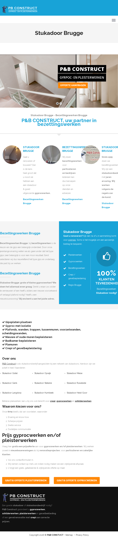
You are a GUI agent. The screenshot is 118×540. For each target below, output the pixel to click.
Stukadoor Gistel (10, 373)
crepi (33, 517)
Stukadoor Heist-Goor (77, 393)
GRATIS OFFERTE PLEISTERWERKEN (25, 480)
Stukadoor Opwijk (42, 373)
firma (10, 412)
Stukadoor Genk (9, 383)
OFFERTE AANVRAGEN (73, 85)
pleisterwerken (28, 513)
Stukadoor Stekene (43, 383)
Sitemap (69, 535)
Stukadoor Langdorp (11, 393)
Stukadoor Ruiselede (76, 383)
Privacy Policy (82, 535)
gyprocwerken (37, 509)
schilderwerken (10, 513)
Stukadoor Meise (74, 373)
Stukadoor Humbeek (44, 393)
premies (72, 240)
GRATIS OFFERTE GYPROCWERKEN (77, 480)
